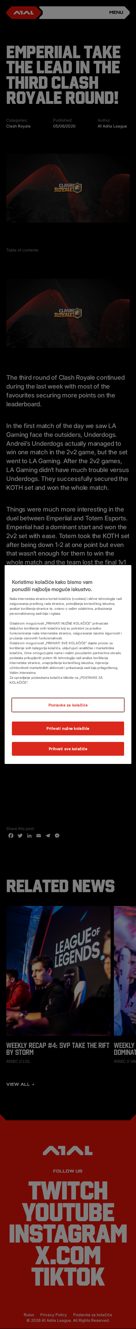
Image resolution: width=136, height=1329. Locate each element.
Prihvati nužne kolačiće (68, 728)
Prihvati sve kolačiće (68, 748)
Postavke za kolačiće (68, 705)
